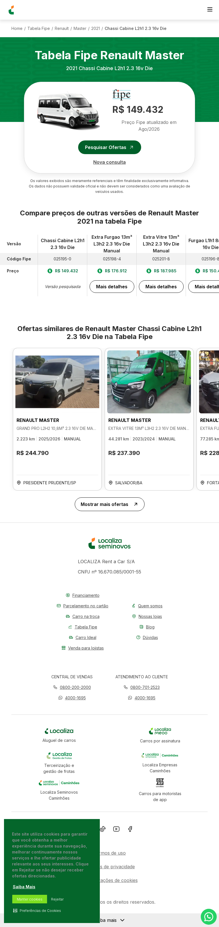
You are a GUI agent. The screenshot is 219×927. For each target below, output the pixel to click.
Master (80, 28)
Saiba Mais (24, 886)
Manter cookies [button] (29, 899)
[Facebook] (130, 830)
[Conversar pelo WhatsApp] (209, 917)
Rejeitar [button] (57, 899)
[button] (72, 698)
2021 (95, 28)
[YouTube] (116, 830)
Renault (62, 28)
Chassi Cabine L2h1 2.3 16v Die (136, 28)
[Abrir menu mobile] (210, 10)
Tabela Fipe (38, 28)
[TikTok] (102, 830)
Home (17, 28)
